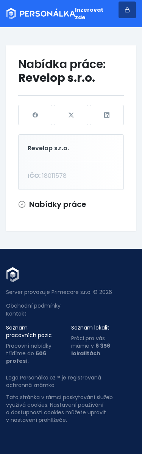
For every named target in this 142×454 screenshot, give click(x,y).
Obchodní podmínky (33, 305)
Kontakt (16, 313)
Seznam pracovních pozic (29, 331)
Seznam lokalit (90, 327)
